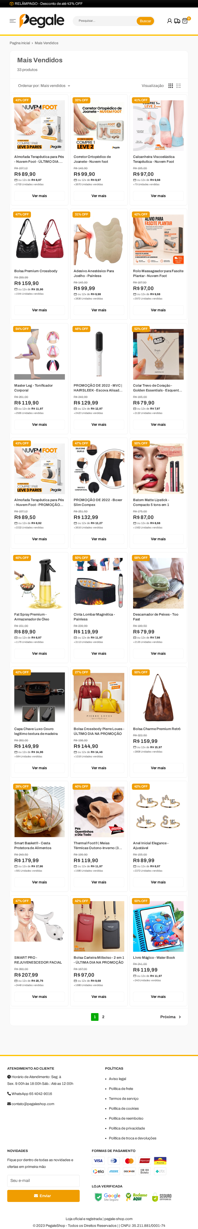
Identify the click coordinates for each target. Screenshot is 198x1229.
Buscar (145, 21)
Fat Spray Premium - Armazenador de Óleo (31, 616)
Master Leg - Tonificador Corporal (33, 388)
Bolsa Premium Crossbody (35, 271)
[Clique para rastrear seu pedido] (176, 21)
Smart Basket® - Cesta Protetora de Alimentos (32, 845)
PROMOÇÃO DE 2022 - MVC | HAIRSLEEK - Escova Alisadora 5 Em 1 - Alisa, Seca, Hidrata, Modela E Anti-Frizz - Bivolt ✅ (99, 388)
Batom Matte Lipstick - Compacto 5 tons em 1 (151, 502)
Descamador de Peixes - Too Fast (155, 616)
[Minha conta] (169, 21)
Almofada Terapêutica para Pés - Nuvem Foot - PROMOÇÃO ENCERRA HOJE (39, 502)
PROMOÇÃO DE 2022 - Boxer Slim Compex (98, 502)
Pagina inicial (20, 43)
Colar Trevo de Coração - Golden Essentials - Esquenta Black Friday (157, 388)
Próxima (168, 1017)
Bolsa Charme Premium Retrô (157, 729)
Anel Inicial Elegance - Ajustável (150, 845)
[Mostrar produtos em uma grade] (171, 86)
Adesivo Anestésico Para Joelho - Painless (94, 273)
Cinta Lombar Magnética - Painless (94, 616)
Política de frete (121, 1089)
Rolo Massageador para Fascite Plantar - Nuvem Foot (158, 273)
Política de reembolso (126, 1118)
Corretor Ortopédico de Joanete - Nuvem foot (92, 159)
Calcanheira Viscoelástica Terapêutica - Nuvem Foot (154, 159)
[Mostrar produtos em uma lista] (179, 86)
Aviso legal (117, 1079)
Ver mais (39, 196)
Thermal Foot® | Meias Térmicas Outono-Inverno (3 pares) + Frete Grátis (96, 846)
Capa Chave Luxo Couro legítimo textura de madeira (35, 731)
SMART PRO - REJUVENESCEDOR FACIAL (38, 960)
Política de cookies (124, 1108)
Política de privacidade (127, 1128)
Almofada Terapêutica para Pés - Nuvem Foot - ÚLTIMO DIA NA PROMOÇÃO (39, 159)
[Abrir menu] (13, 21)
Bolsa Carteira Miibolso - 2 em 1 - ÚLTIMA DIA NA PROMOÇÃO (99, 960)
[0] (184, 21)
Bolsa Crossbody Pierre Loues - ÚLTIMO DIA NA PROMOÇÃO (99, 731)
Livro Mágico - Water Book (154, 958)
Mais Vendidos (46, 43)
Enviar (45, 1196)
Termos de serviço (124, 1099)
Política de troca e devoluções (132, 1138)
